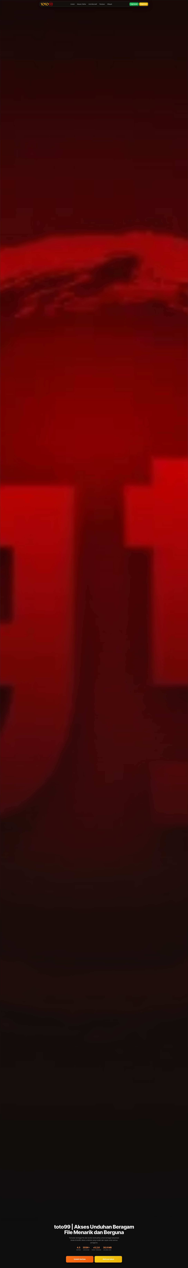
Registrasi (143, 4)
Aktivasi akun (108, 1259)
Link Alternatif (93, 4)
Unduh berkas (80, 1259)
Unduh (72, 4)
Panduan (102, 4)
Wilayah (109, 4)
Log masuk (134, 4)
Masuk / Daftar (81, 4)
